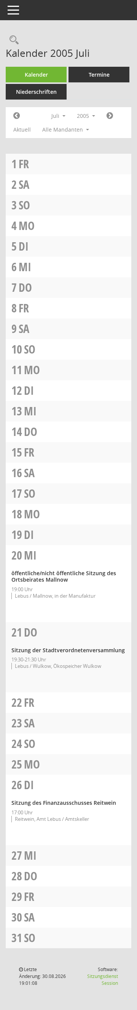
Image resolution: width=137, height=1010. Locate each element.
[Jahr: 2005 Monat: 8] (110, 116)
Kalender (36, 74)
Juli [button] (56, 115)
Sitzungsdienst (102, 979)
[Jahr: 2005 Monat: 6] (16, 116)
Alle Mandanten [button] (63, 129)
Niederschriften (36, 91)
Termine (99, 74)
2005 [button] (84, 115)
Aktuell (22, 129)
